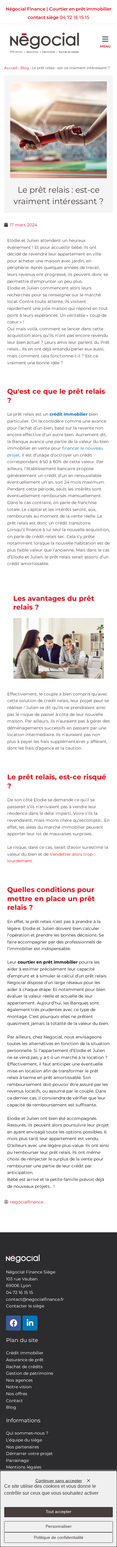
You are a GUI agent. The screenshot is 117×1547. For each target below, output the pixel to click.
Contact (14, 1400)
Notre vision (19, 1386)
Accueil (10, 68)
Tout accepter (58, 1511)
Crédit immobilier (25, 1352)
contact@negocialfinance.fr (35, 1299)
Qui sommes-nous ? (27, 1433)
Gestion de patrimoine (29, 1373)
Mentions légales (23, 1467)
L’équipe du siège (24, 1440)
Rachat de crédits (24, 1366)
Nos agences (19, 1380)
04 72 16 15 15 (74, 17)
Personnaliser (59, 1526)
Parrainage (17, 1460)
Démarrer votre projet (29, 1453)
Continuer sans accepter (58, 1480)
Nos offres (16, 1393)
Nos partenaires (22, 1447)
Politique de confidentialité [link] (58, 1537)
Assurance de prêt (25, 1359)
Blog (24, 68)
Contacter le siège (25, 1306)
